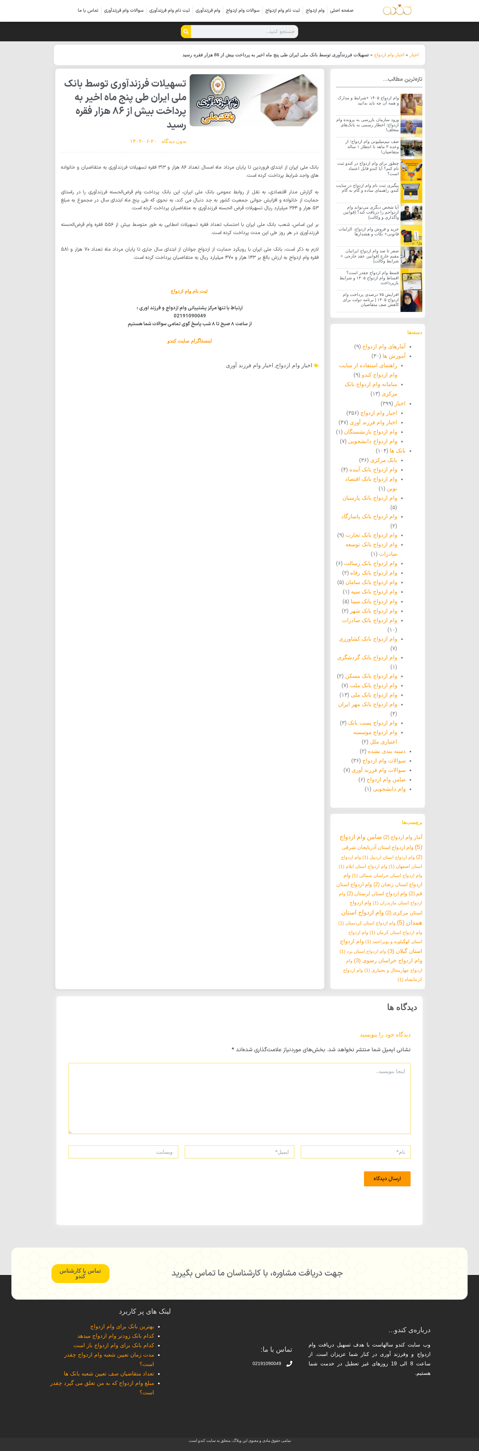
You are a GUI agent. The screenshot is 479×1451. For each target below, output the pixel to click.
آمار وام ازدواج (402, 837)
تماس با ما (88, 10)
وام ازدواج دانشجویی (372, 441)
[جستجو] (186, 31)
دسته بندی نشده (387, 751)
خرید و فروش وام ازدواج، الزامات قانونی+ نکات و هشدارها (369, 232)
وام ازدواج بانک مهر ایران (367, 704)
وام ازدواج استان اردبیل (388, 857)
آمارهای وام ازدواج (384, 346)
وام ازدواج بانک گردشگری (367, 657)
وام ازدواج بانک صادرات (369, 620)
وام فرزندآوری (208, 10)
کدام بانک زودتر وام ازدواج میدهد (115, 1336)
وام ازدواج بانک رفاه (373, 573)
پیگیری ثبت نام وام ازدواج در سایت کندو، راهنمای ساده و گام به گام (367, 188)
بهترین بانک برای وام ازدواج (122, 1326)
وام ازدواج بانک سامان (371, 582)
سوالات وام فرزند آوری (379, 770)
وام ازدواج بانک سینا (374, 601)
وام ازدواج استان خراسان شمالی (387, 875)
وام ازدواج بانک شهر (373, 611)
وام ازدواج (315, 10)
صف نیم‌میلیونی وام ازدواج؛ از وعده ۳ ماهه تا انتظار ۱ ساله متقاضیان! (372, 146)
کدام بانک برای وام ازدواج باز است (113, 1345)
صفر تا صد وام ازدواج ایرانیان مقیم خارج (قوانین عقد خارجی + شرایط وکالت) (370, 255)
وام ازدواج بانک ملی (374, 695)
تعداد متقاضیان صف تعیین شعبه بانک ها (109, 1374)
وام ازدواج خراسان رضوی (388, 960)
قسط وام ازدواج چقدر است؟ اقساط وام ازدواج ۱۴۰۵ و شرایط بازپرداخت (369, 277)
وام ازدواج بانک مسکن (371, 676)
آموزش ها (394, 356)
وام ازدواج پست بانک (372, 723)
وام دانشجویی (389, 789)
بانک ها (398, 451)
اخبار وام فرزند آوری (373, 422)
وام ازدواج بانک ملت (373, 685)
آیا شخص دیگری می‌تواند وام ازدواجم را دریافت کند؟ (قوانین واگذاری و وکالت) (371, 212)
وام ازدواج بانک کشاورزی (368, 639)
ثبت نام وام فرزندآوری (169, 10)
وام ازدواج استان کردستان (367, 923)
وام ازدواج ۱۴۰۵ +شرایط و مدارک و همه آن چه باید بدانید (368, 100)
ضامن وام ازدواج (386, 779)
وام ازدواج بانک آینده (373, 470)
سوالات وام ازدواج (243, 10)
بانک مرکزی (383, 460)
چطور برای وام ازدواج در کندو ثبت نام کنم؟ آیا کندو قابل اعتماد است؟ (368, 168)
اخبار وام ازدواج (389, 54)
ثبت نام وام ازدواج (282, 10)
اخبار (414, 54)
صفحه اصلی (342, 10)
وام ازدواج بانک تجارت (371, 535)
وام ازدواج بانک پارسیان (369, 498)
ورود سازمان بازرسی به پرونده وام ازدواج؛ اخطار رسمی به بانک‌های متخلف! (367, 124)
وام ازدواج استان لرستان (377, 893)
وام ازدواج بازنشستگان (370, 432)
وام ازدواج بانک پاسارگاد (369, 516)
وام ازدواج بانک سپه (374, 592)
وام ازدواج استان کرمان (396, 932)
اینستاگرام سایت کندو (189, 340)
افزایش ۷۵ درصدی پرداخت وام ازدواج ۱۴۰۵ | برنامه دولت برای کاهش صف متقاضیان (371, 299)
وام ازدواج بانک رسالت (370, 563)
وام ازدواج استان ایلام (363, 866)
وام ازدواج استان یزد (363, 951)
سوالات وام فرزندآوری (124, 10)
